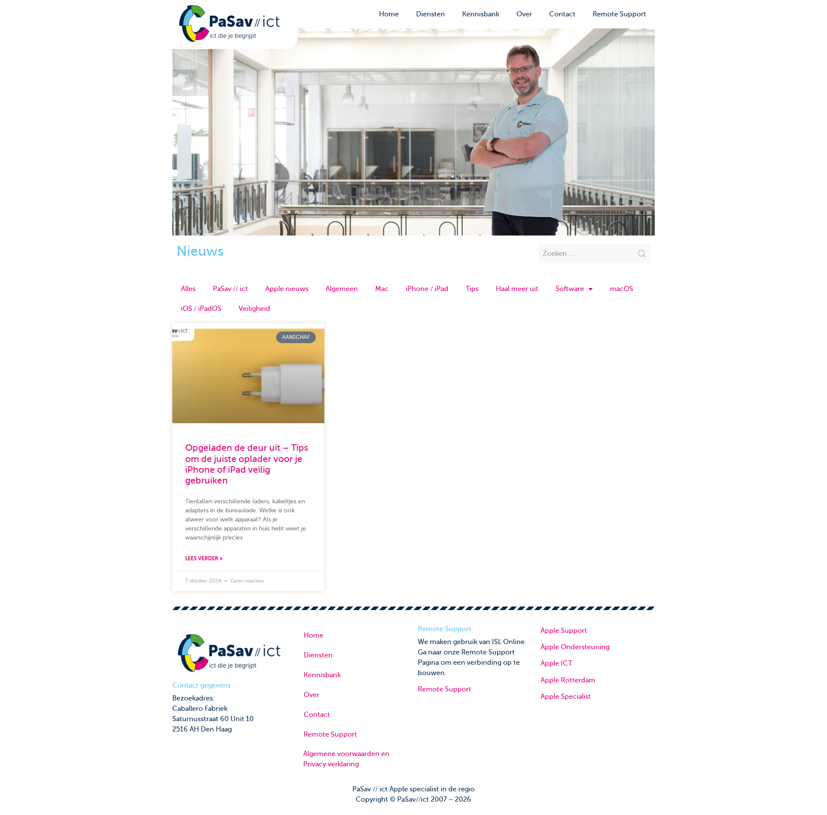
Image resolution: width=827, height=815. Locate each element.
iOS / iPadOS (201, 309)
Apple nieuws (286, 289)
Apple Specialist (566, 696)
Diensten (430, 14)
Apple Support (564, 631)
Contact (562, 14)
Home (389, 14)
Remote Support (619, 14)
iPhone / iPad (427, 289)
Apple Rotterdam (568, 680)
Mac (382, 289)
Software (570, 289)
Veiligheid (254, 309)
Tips (472, 289)
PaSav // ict (230, 289)
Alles (188, 289)
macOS (621, 289)
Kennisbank (480, 14)
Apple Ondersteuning (575, 647)
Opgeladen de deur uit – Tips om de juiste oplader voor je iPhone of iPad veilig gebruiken (246, 464)
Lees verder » (204, 558)
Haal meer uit (517, 289)
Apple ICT (556, 663)
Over (524, 14)
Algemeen (342, 289)
